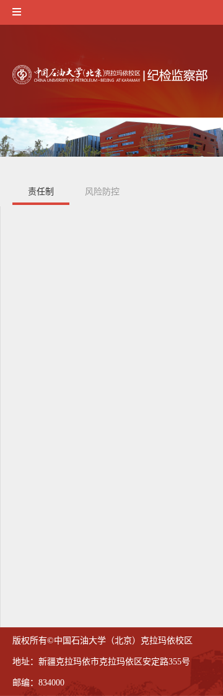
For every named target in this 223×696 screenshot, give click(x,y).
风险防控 (102, 191)
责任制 (41, 191)
